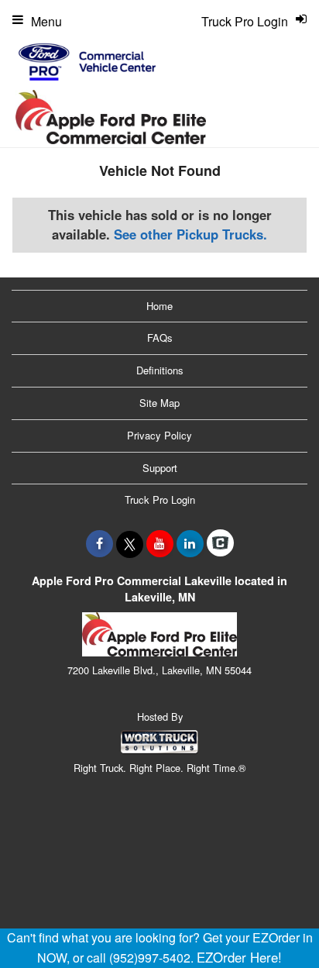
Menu (46, 21)
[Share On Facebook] (99, 543)
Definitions (160, 370)
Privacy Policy (159, 435)
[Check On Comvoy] (220, 543)
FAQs (160, 337)
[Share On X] (129, 543)
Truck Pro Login (160, 499)
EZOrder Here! (239, 957)
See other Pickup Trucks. (190, 234)
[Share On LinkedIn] (190, 543)
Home (159, 305)
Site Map (159, 402)
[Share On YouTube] (159, 543)
